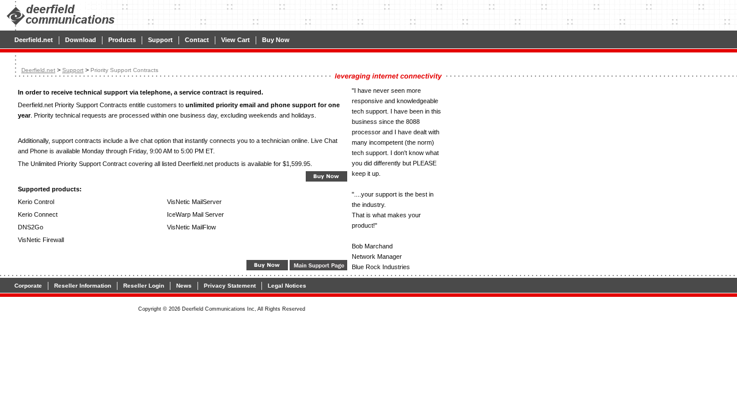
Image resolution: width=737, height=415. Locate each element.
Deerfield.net (33, 39)
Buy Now (276, 39)
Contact (197, 39)
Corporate (28, 285)
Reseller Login (143, 285)
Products (122, 39)
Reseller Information (82, 285)
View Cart (235, 39)
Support (160, 39)
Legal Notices (287, 285)
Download (80, 39)
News (184, 285)
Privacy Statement (230, 285)
